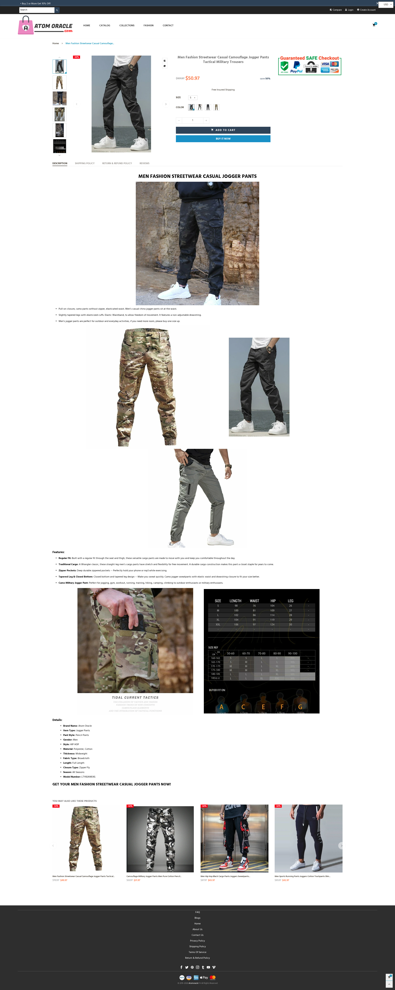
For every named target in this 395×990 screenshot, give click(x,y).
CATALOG (104, 25)
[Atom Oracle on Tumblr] (203, 968)
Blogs (197, 918)
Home (197, 924)
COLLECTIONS (126, 25)
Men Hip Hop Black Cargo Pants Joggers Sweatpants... (225, 876)
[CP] (216, 107)
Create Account (368, 10)
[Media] (164, 65)
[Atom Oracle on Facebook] (181, 968)
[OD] (200, 107)
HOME (86, 25)
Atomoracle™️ (195, 983)
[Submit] (57, 10)
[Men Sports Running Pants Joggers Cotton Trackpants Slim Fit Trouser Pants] (309, 839)
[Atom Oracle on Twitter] (186, 968)
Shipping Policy (197, 946)
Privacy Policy (197, 941)
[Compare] (164, 60)
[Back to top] (389, 984)
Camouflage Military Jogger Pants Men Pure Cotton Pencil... (154, 876)
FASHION (149, 25)
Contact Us (198, 935)
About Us (197, 929)
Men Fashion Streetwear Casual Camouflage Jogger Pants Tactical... (83, 876)
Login (350, 10)
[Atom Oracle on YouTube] (208, 968)
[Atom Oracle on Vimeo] (213, 968)
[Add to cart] (117, 847)
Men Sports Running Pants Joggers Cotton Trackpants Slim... (303, 876)
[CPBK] (208, 107)
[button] (76, 104)
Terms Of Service (197, 952)
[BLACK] (191, 107)
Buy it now (223, 139)
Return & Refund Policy (197, 958)
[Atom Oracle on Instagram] (197, 968)
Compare (337, 10)
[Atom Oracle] (45, 25)
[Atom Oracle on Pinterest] (192, 968)
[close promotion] (378, 3)
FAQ (197, 912)
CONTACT (168, 25)
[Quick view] (117, 836)
